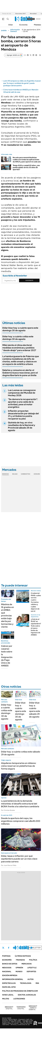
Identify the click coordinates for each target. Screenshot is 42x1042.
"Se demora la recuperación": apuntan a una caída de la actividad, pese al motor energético (23, 403)
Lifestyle (32, 968)
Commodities (25, 474)
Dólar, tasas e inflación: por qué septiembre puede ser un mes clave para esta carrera (19, 859)
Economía (23, 25)
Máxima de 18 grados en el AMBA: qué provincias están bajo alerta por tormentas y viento (7, 615)
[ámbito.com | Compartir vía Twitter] (30, 55)
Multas (5, 999)
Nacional (6, 971)
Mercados (27, 964)
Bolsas (14, 474)
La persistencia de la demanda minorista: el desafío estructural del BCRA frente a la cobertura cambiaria (20, 803)
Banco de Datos (9, 964)
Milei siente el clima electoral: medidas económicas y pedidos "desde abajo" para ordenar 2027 (19, 348)
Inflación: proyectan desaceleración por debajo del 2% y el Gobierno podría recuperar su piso (23, 414)
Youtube (25, 948)
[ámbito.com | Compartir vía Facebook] (28, 55)
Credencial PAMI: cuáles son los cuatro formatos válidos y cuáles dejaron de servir (36, 602)
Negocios (6, 968)
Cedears (37, 474)
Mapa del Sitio (9, 987)
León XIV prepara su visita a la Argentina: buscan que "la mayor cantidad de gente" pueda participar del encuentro (22, 83)
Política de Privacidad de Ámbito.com (20, 991)
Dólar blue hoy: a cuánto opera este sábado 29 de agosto (34, 709)
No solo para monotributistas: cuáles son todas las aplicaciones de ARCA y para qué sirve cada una (27, 159)
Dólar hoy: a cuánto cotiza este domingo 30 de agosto (17, 337)
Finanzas (37, 25)
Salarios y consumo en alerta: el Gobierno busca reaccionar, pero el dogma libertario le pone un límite (20, 373)
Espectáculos (9, 983)
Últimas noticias (23, 956)
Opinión (19, 968)
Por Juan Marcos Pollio (8, 865)
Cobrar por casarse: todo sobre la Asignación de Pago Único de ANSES (6, 656)
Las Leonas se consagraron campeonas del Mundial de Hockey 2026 (22, 393)
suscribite (31, 19)
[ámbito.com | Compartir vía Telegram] (36, 55)
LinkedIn (20, 948)
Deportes (31, 971)
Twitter (3, 948)
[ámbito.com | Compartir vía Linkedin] (33, 55)
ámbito (4, 30)
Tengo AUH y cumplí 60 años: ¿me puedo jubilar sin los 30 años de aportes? (26, 167)
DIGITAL (9, 1008)
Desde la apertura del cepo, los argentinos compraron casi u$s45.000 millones (20, 821)
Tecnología (25, 983)
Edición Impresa (9, 975)
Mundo (19, 971)
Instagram (14, 948)
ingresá (38, 19)
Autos (30, 979)
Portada (6, 956)
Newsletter (35, 948)
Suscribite (29, 280)
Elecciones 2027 (20, 13)
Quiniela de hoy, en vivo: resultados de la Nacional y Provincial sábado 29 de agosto (21, 426)
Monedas (5, 474)
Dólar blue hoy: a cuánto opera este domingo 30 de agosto (20, 329)
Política (33, 960)
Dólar (10, 25)
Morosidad (33, 13)
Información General (15, 30)
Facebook (8, 948)
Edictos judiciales (27, 995)
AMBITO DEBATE (33, 1008)
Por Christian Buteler (8, 810)
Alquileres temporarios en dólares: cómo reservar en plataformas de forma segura (18, 766)
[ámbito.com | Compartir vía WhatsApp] (25, 55)
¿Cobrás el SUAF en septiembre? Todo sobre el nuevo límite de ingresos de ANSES (36, 627)
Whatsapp (31, 948)
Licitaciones (19, 999)
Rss (37, 983)
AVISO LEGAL (8, 995)
